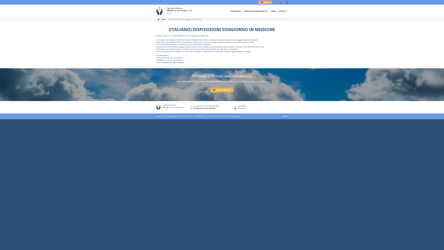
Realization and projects (256, 11)
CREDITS (285, 116)
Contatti (282, 11)
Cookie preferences (233, 116)
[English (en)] (280, 2)
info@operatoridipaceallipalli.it (204, 108)
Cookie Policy (220, 116)
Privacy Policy (210, 116)
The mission (235, 11)
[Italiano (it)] (277, 2)
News (273, 11)
